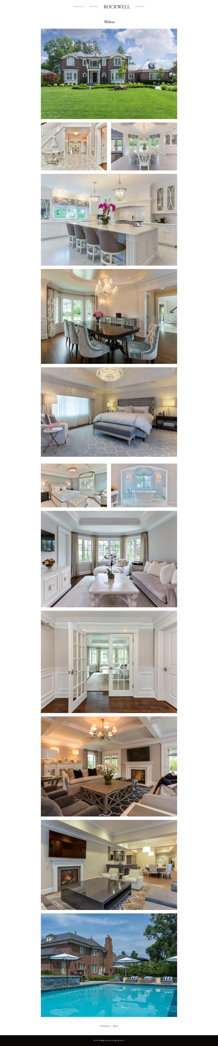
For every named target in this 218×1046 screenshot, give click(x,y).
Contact (140, 6)
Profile (94, 6)
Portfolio (79, 6)
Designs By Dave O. (118, 1040)
